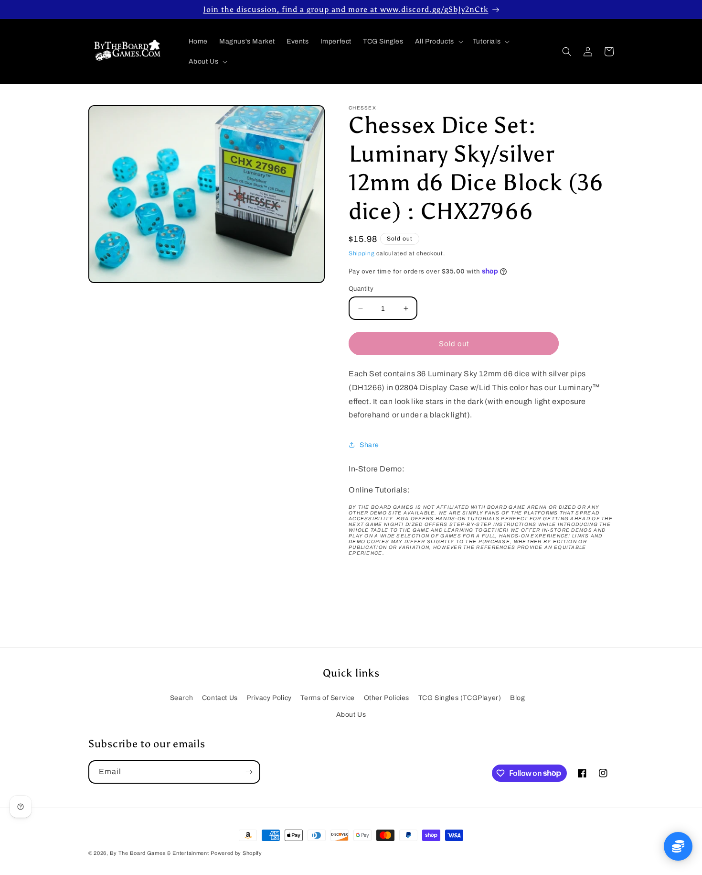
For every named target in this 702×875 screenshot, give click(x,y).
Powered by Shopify (236, 853)
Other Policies (386, 697)
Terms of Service (327, 697)
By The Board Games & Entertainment (159, 853)
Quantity (361, 288)
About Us (351, 714)
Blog (517, 697)
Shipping (362, 253)
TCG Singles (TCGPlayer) (459, 697)
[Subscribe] (248, 772)
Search (181, 697)
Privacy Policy (268, 697)
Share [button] (369, 444)
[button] (438, 42)
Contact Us (220, 697)
